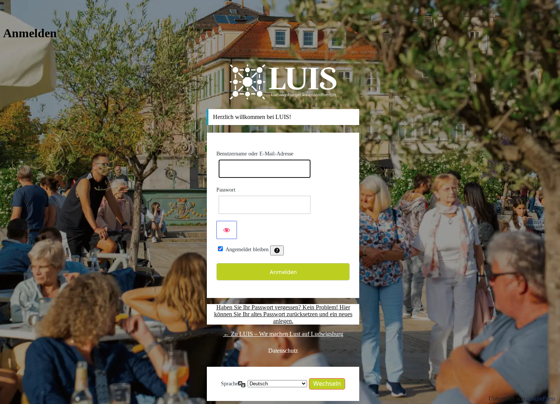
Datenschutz (283, 350)
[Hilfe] (277, 250)
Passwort (225, 190)
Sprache (229, 384)
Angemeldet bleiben (247, 249)
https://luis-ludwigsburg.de (283, 82)
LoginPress (541, 398)
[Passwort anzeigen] (226, 230)
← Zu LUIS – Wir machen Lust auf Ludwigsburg (283, 334)
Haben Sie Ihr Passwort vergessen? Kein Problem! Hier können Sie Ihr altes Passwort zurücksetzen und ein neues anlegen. (283, 314)
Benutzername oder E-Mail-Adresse (254, 154)
